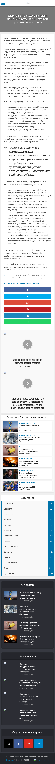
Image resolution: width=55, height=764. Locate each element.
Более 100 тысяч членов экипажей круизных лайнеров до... (29, 714)
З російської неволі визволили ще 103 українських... (27, 487)
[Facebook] (18, 743)
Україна (37, 283)
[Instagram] (8, 743)
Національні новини (27, 423)
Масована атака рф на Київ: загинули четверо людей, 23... (29, 463)
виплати (8, 283)
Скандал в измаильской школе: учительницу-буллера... (29, 698)
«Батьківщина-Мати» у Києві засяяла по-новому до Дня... (29, 428)
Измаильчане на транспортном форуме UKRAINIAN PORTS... (30, 683)
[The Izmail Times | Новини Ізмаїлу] (27, 3)
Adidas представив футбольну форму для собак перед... (28, 451)
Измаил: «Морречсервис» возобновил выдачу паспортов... (28, 668)
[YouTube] (28, 743)
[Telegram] (38, 743)
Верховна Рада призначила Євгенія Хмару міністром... (28, 475)
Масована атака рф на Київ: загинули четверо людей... (29, 639)
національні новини (23, 283)
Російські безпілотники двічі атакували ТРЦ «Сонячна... (29, 439)
